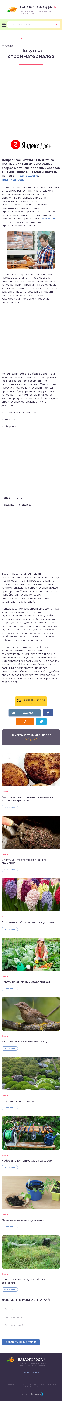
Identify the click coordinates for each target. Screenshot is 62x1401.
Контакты (36, 1373)
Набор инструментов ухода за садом (27, 1160)
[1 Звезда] (25, 739)
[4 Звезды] (33, 739)
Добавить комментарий (21, 1342)
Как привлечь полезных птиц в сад (25, 1041)
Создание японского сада (19, 1101)
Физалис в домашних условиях (23, 1220)
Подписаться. (13, 180)
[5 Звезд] (36, 739)
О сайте (25, 1373)
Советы (5, 792)
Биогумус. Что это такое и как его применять (24, 861)
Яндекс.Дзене (26, 176)
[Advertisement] (31, 102)
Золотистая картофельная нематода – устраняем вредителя (27, 799)
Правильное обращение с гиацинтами (28, 922)
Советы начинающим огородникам (26, 981)
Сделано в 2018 (24, 1394)
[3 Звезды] (31, 739)
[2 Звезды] (28, 739)
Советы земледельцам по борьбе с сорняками (25, 1281)
